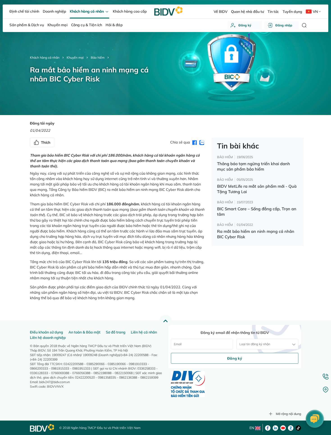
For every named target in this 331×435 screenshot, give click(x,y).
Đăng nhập (283, 25)
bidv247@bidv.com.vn (54, 382)
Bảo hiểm (97, 58)
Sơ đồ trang (115, 332)
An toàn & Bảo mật (84, 332)
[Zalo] (290, 427)
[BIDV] (42, 428)
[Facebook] (267, 427)
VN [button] (315, 11)
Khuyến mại (75, 58)
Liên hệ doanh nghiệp (48, 337)
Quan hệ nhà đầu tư (247, 11)
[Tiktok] (298, 427)
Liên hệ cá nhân (144, 332)
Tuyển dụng (292, 11)
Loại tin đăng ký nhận (254, 344)
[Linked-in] (275, 427)
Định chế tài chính (24, 11)
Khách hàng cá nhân (44, 58)
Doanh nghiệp (54, 11)
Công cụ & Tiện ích (86, 25)
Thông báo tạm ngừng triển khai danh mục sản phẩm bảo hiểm (253, 166)
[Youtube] (283, 427)
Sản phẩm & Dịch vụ (26, 25)
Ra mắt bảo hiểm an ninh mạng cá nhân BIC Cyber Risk (255, 234)
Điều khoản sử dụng (46, 332)
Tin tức (273, 11)
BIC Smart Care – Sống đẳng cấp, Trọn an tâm (256, 211)
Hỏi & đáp (114, 25)
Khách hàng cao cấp (130, 11)
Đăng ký (244, 25)
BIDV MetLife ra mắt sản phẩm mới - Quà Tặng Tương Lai (257, 189)
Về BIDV (220, 11)
